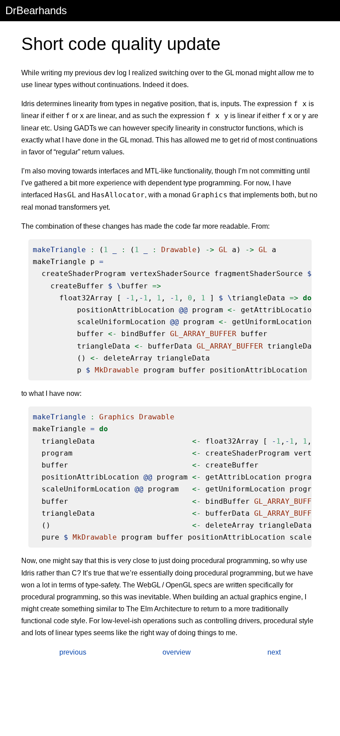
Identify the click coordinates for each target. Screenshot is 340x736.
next (274, 652)
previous (72, 652)
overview (176, 652)
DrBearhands (36, 10)
